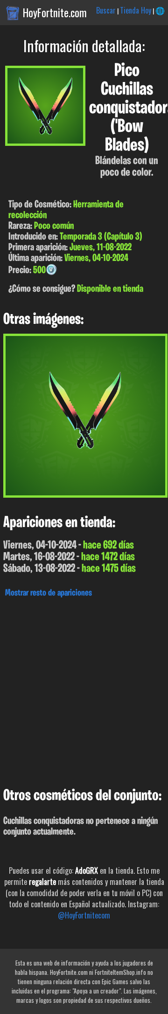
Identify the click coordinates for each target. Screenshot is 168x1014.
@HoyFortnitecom (84, 915)
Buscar (106, 10)
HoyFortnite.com (55, 13)
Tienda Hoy (135, 10)
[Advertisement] (84, 690)
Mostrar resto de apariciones (48, 593)
